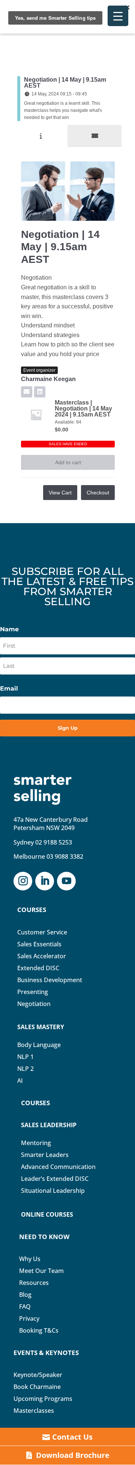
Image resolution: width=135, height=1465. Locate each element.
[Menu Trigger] (118, 16)
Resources (34, 1283)
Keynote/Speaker (38, 1375)
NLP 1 (25, 1057)
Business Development (49, 980)
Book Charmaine (37, 1387)
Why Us (29, 1259)
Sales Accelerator (41, 956)
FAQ (25, 1306)
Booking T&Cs (38, 1330)
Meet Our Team (41, 1271)
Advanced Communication (58, 1167)
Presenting (32, 992)
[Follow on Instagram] (23, 881)
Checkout (98, 493)
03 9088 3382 (64, 856)
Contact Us (72, 1437)
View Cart (60, 493)
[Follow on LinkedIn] (44, 881)
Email (9, 688)
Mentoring (36, 1143)
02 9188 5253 (53, 842)
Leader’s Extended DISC (54, 1179)
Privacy (29, 1318)
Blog (25, 1294)
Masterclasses (34, 1410)
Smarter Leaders (45, 1155)
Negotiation (34, 1004)
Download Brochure (73, 1455)
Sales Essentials (39, 944)
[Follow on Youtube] (66, 881)
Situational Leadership (53, 1190)
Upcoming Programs (43, 1399)
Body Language (39, 1045)
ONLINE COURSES (47, 1214)
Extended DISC (38, 968)
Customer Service (42, 932)
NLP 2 (25, 1069)
